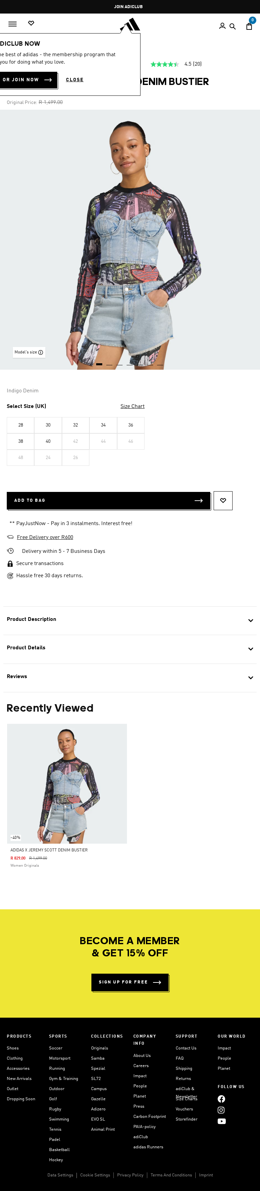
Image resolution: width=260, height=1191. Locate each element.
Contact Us (186, 1048)
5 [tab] (140, 362)
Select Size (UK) (26, 406)
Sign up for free (123, 982)
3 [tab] (119, 362)
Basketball (59, 1150)
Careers (141, 1066)
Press (138, 1106)
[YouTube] (222, 1121)
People (140, 1086)
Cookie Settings (95, 1175)
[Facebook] (221, 1099)
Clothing (15, 1058)
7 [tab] (160, 362)
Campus (99, 1089)
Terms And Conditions (171, 1175)
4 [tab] (130, 362)
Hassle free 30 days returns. (49, 576)
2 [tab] (109, 362)
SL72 (96, 1079)
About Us (142, 1056)
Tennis (55, 1129)
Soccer (55, 1048)
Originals (99, 1048)
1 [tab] (99, 362)
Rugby (55, 1109)
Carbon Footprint (149, 1116)
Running (57, 1068)
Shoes (13, 1048)
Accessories (18, 1068)
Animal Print (103, 1129)
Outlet (12, 1089)
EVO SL (98, 1119)
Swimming (59, 1119)
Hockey (56, 1160)
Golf (53, 1099)
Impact (140, 1076)
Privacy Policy (130, 1175)
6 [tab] (150, 362)
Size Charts (186, 1099)
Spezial (98, 1068)
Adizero (98, 1109)
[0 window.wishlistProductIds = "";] (31, 23)
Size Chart (133, 406)
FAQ (179, 1058)
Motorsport (59, 1058)
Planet (139, 1096)
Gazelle (98, 1099)
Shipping (184, 1068)
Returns (183, 1079)
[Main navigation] (12, 24)
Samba (98, 1058)
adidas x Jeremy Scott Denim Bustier (49, 850)
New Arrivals (19, 1079)
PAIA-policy (144, 1127)
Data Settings (60, 1175)
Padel (54, 1140)
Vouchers (184, 1109)
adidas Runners (148, 1147)
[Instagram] (221, 1110)
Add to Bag (29, 500)
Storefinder (186, 1119)
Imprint (206, 1175)
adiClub (140, 1137)
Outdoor (56, 1089)
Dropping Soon (21, 1099)
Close (75, 80)
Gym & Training (63, 1079)
